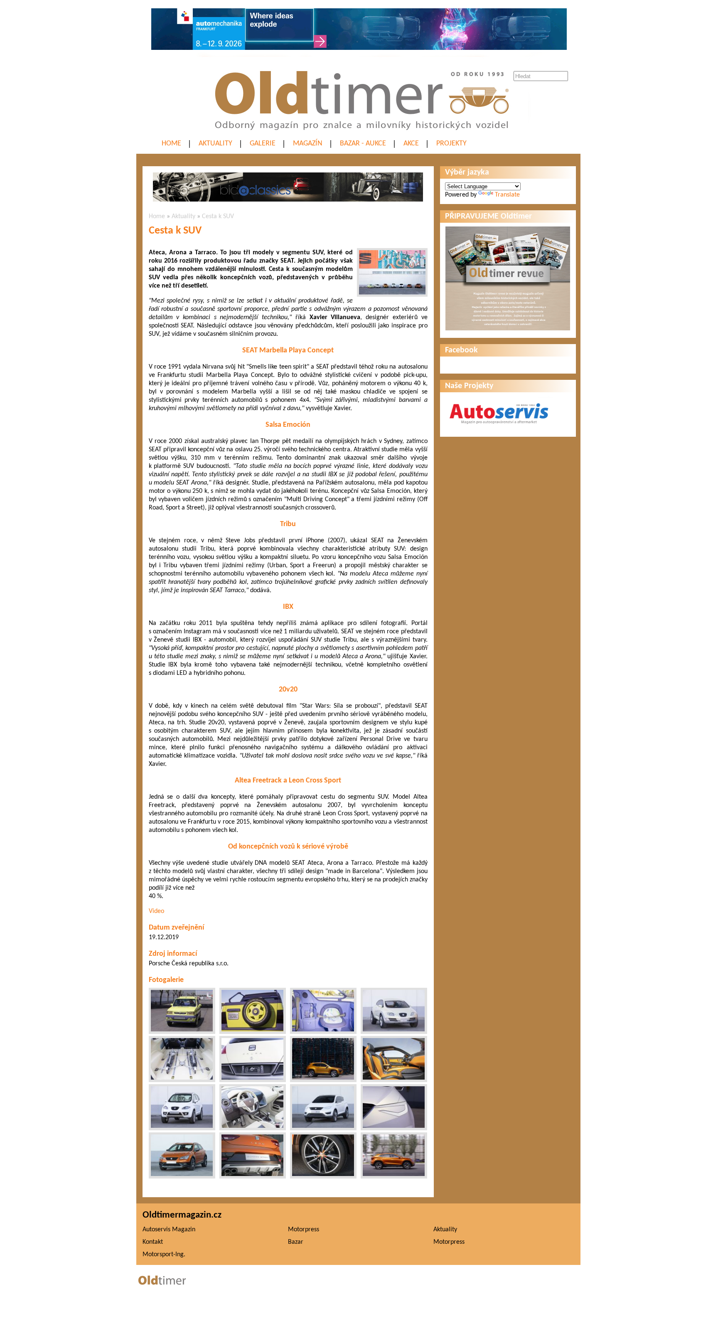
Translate (507, 195)
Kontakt (153, 1242)
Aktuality (215, 144)
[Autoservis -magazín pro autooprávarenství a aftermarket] (499, 427)
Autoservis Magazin (169, 1229)
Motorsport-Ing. (164, 1254)
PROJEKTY (451, 144)
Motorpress (303, 1229)
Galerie (262, 144)
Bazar (295, 1242)
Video (156, 911)
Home (171, 144)
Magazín (307, 144)
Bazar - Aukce (363, 144)
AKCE (411, 144)
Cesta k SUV (218, 216)
